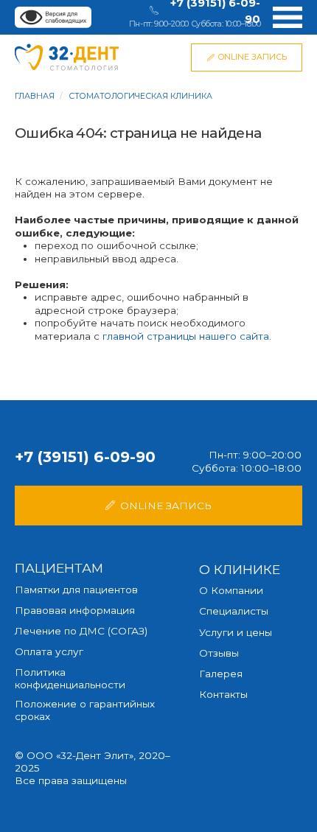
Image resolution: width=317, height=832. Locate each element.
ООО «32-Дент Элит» (80, 755)
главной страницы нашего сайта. (186, 336)
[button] (158, 505)
